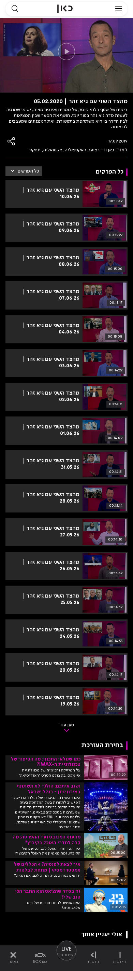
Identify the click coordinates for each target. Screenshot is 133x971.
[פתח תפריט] (118, 9)
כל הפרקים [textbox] (28, 171)
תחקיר (34, 150)
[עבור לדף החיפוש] (15, 9)
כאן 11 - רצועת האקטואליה (89, 150)
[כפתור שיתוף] (11, 141)
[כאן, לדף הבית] (65, 9)
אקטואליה (52, 150)
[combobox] (23, 171)
